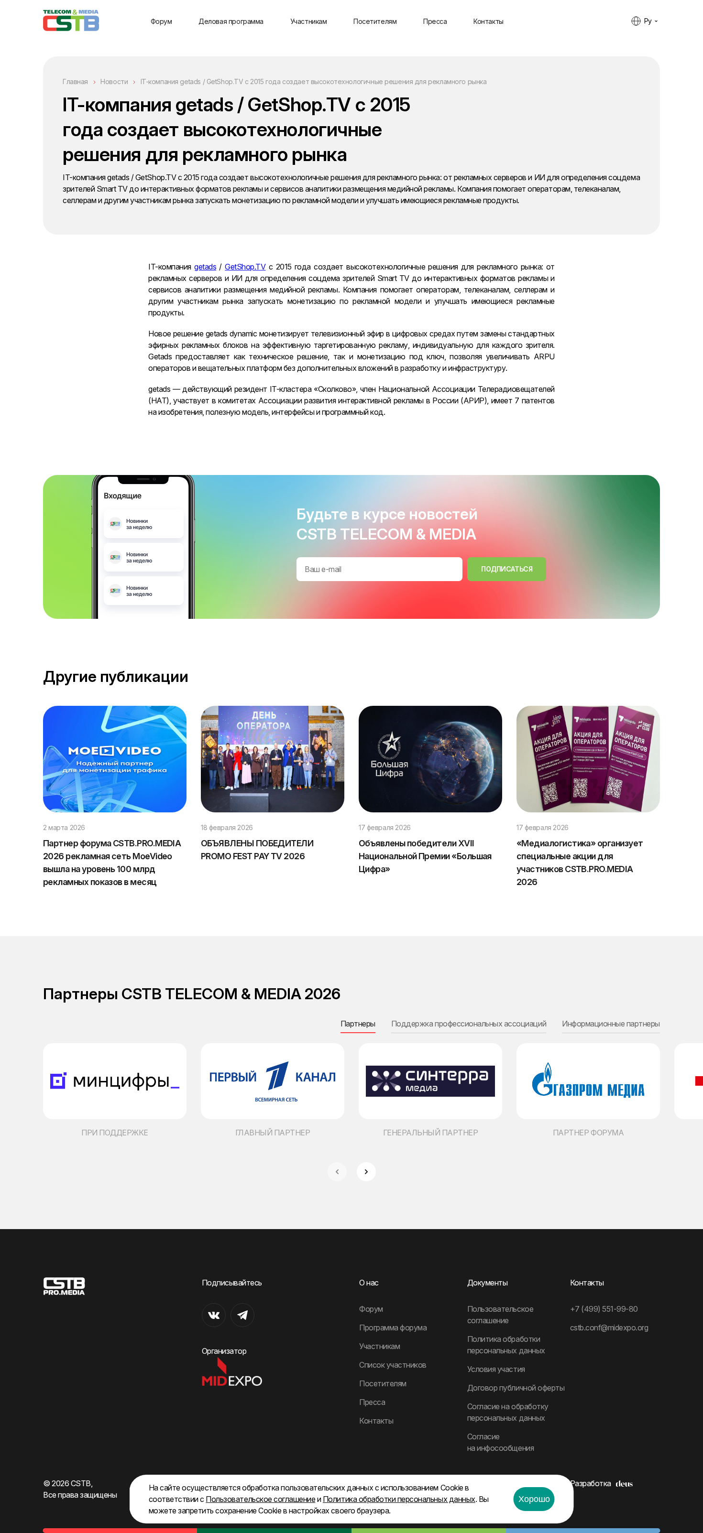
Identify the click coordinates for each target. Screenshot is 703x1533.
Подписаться (506, 569)
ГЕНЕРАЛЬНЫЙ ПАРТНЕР (430, 1132)
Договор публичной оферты (515, 1388)
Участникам (308, 21)
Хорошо (534, 1499)
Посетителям (374, 21)
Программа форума (393, 1327)
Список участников (393, 1365)
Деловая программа (231, 21)
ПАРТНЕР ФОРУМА (588, 1132)
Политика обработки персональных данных (399, 1499)
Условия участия (496, 1369)
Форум (161, 21)
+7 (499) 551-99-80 (604, 1309)
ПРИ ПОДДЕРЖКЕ (114, 1132)
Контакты (488, 21)
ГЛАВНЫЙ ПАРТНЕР (272, 1132)
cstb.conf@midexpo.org (609, 1327)
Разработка (590, 1483)
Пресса (435, 21)
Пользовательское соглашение (260, 1499)
